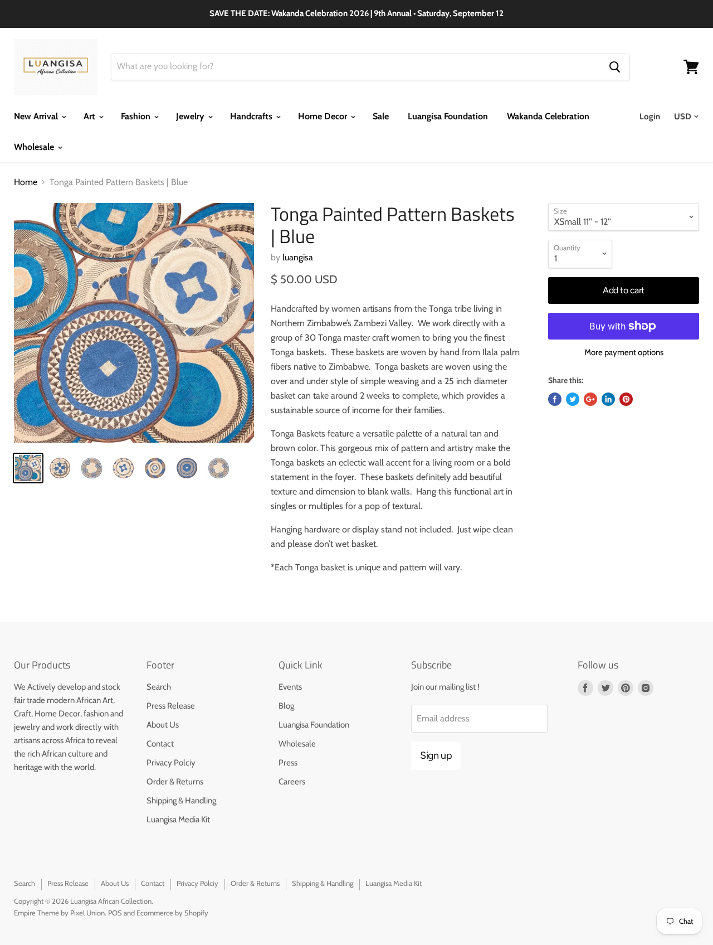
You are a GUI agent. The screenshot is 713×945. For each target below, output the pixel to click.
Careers (292, 782)
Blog (286, 706)
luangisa (297, 257)
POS (115, 912)
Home (25, 182)
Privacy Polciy (171, 763)
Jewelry (191, 116)
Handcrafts (252, 116)
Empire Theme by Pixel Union (59, 912)
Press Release (170, 706)
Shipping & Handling (181, 801)
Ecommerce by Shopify (172, 912)
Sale (381, 116)
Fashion (137, 116)
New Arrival (37, 116)
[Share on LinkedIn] (608, 399)
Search (158, 687)
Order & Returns (174, 782)
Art (90, 116)
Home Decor (323, 116)
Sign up (436, 755)
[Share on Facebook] (554, 399)
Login (649, 117)
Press (288, 763)
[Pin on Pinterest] (626, 399)
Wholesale (35, 147)
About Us (162, 725)
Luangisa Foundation (448, 116)
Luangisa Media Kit (178, 820)
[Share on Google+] (590, 399)
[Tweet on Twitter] (572, 399)
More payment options (623, 352)
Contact (160, 744)
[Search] (614, 67)
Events (290, 687)
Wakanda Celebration (548, 116)
